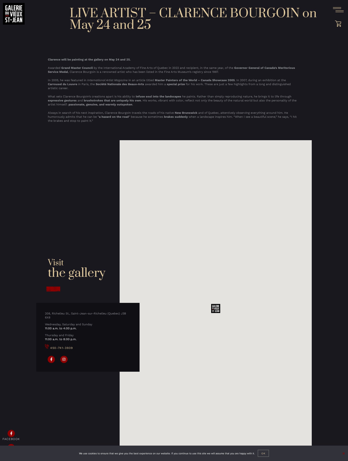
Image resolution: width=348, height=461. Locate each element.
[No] (343, 453)
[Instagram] (64, 359)
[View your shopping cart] (339, 23)
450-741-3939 (61, 348)
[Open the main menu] (338, 10)
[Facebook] (51, 359)
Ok (263, 453)
